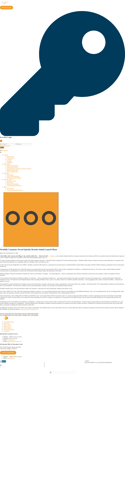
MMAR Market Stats (12, 170)
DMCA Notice (7, 328)
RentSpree (9, 162)
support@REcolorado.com (14, 341)
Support (5, 2)
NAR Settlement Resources (14, 185)
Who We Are (10, 188)
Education (6, 173)
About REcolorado (8, 322)
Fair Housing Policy (8, 329)
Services (5, 155)
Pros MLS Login (6, 7)
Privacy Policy (7, 325)
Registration (10, 174)
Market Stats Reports (12, 165)
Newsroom (6, 323)
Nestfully (52, 256)
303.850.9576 (11, 340)
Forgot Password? (5, 145)
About (5, 187)
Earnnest (9, 161)
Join (4, 3)
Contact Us (6, 331)
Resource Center (7, 179)
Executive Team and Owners (14, 190)
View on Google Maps (8, 352)
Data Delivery (10, 158)
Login (2, 147)
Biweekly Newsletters (13, 184)
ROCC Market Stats (12, 171)
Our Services (10, 156)
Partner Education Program (14, 178)
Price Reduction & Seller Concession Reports (19, 168)
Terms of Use (7, 326)
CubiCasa (9, 159)
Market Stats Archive (12, 167)
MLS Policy (10, 182)
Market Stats (6, 164)
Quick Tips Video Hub (13, 176)
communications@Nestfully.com (29, 309)
